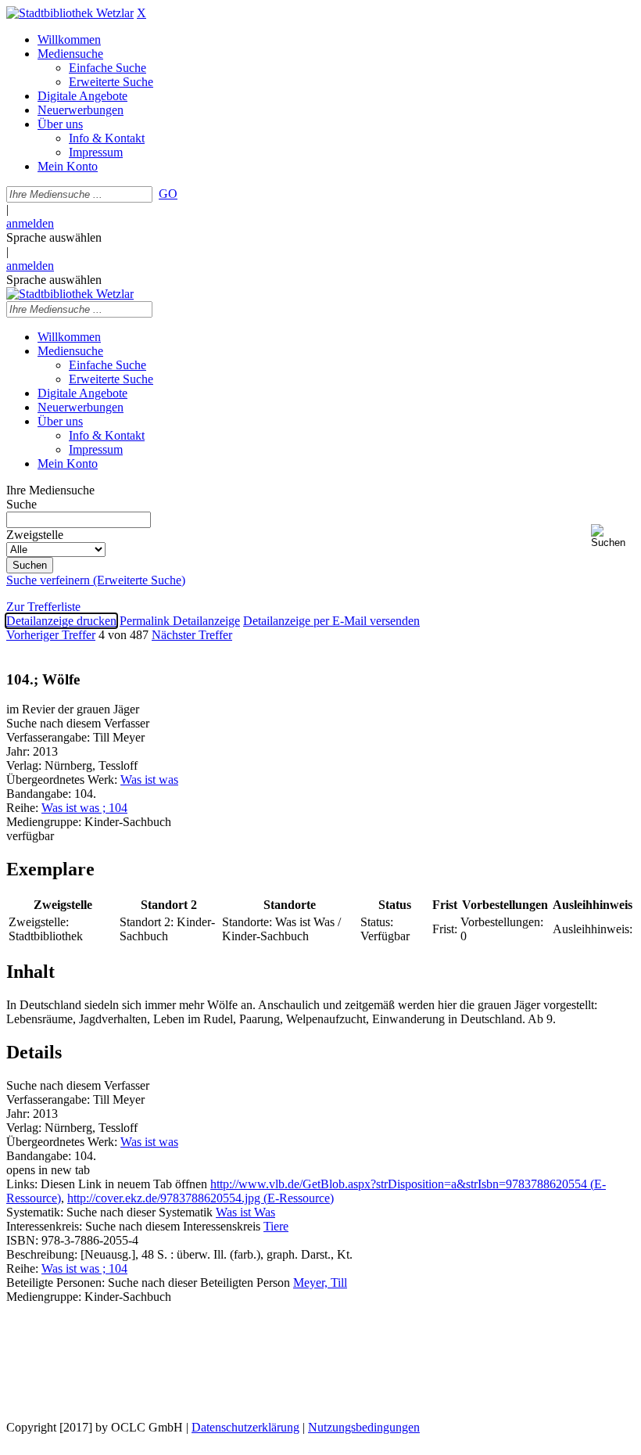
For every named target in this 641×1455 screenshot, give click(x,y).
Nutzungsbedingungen (364, 1427)
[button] (613, 536)
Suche (21, 504)
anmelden (30, 223)
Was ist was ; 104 (84, 807)
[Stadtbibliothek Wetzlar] (70, 13)
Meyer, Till (320, 1282)
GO (168, 193)
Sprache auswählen (54, 237)
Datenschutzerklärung (245, 1427)
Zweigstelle (34, 534)
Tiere (275, 1226)
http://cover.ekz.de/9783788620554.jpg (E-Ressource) (200, 1198)
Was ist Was (245, 1212)
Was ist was (149, 779)
